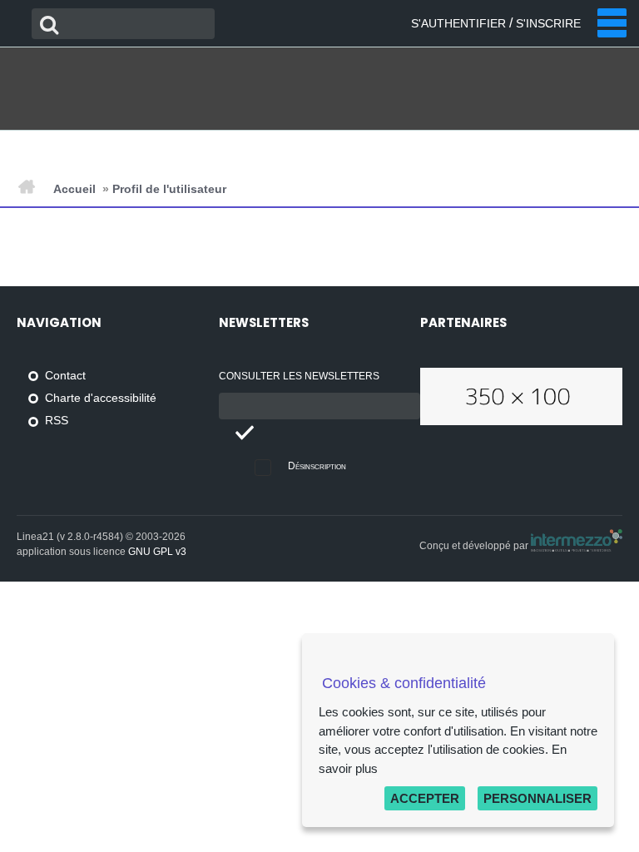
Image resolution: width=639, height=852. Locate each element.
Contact (65, 375)
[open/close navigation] (612, 22)
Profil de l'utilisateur (169, 189)
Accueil (74, 189)
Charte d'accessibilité (100, 398)
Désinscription (317, 466)
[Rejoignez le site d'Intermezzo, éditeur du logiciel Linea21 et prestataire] (576, 546)
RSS (56, 420)
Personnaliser (537, 798)
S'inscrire (548, 23)
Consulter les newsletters (299, 376)
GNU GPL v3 (157, 551)
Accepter (424, 798)
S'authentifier (458, 23)
